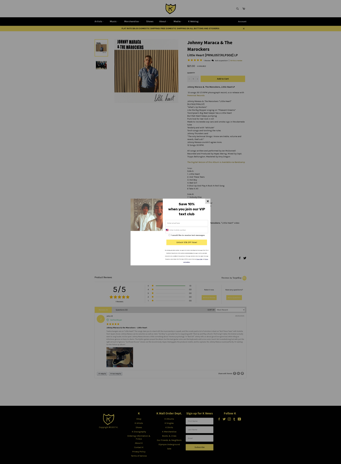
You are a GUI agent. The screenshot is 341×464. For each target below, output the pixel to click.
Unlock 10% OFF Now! (186, 242)
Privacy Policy (199, 259)
